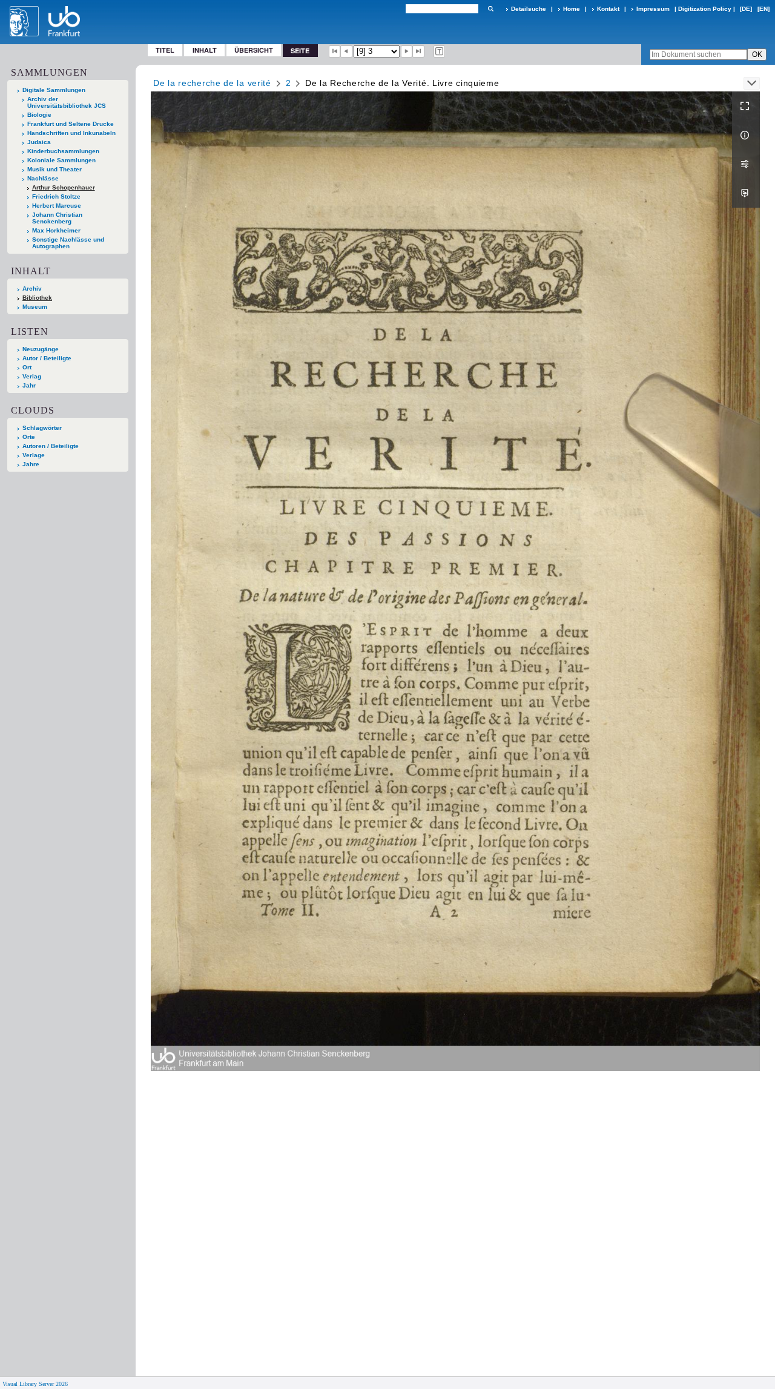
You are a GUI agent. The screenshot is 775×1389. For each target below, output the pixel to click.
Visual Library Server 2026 (35, 1384)
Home (571, 8)
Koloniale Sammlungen (61, 160)
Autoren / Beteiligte (50, 446)
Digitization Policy (704, 8)
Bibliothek (37, 297)
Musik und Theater (54, 169)
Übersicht (253, 49)
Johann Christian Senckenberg (57, 218)
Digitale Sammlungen (53, 90)
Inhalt (205, 49)
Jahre (30, 464)
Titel (165, 49)
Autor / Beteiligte (46, 358)
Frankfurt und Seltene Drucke (70, 123)
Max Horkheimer (56, 230)
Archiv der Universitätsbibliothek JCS (66, 102)
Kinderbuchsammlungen (63, 151)
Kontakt (608, 8)
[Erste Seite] (335, 51)
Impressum (653, 8)
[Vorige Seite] (346, 51)
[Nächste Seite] (407, 51)
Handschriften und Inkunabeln (71, 133)
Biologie (39, 114)
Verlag (31, 376)
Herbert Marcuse (56, 205)
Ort (26, 367)
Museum (34, 306)
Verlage (33, 455)
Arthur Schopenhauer (63, 187)
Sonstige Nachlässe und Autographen (68, 242)
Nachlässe (43, 178)
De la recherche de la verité (212, 83)
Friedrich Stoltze (56, 196)
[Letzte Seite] (418, 51)
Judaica (39, 142)
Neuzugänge (40, 349)
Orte (28, 437)
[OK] (490, 9)
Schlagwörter (42, 427)
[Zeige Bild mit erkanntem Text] (440, 51)
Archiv (32, 288)
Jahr (29, 385)
